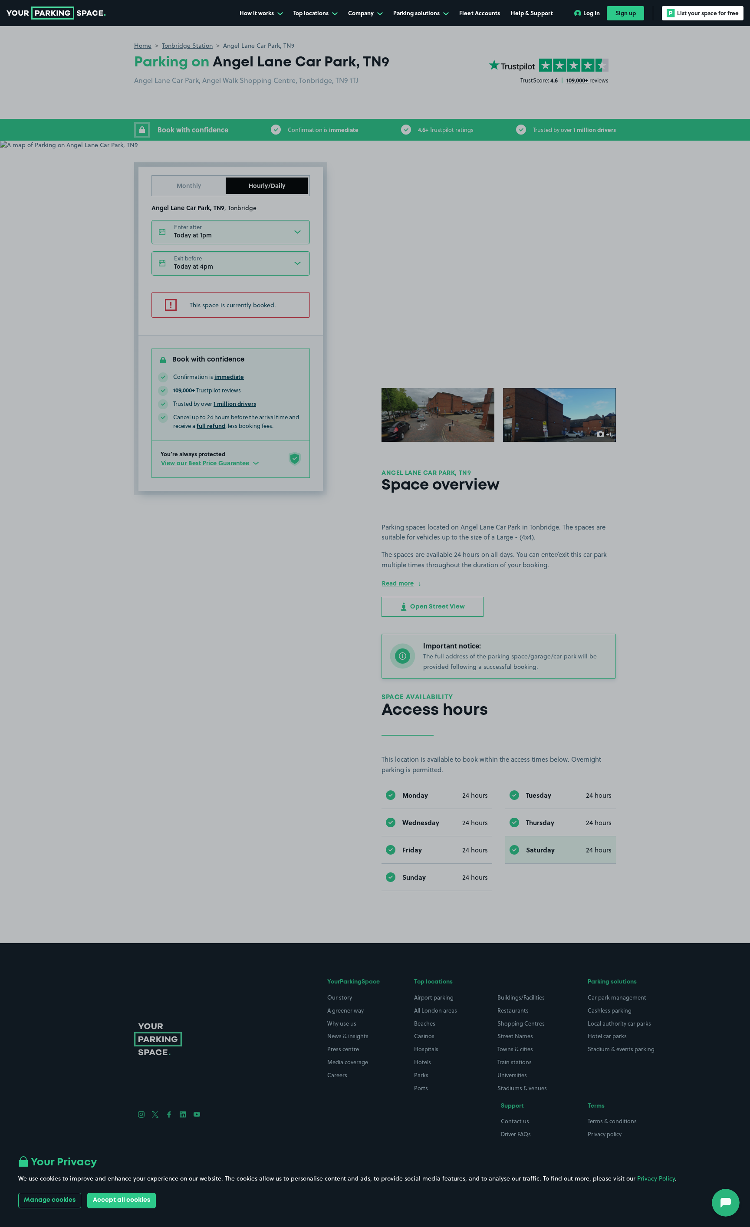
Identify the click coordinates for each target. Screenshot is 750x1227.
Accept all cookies (121, 1200)
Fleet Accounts (479, 13)
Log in (591, 13)
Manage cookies (50, 1200)
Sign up (625, 13)
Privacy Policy (656, 1178)
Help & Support (532, 13)
